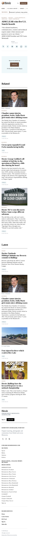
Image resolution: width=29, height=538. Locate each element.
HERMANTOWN (6, 467)
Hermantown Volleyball (8, 478)
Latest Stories (5, 516)
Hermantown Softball (7, 489)
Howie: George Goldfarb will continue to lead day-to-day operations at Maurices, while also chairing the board (13, 162)
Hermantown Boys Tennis (9, 474)
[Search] (18, 3)
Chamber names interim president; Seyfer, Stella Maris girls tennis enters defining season (14, 115)
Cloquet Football (6, 496)
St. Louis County (12, 8)
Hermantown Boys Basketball (10, 483)
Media (3, 453)
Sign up (4, 503)
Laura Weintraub (20, 17)
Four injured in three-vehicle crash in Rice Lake (13, 352)
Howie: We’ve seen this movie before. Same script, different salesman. (13, 212)
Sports (22, 8)
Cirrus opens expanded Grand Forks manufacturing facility (13, 146)
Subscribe (23, 3)
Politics (4, 457)
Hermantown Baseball (8, 487)
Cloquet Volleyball (7, 498)
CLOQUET (5, 494)
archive (10, 17)
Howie (13, 41)
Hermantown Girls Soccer (9, 476)
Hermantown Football (8, 469)
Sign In (20, 68)
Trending (5, 12)
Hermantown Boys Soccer (9, 472)
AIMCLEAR (4, 19)
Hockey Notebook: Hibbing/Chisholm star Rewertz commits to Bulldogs (14, 255)
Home (3, 8)
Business (4, 17)
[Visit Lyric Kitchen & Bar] (6, 3)
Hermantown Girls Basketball (10, 485)
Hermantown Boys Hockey (9, 480)
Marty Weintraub (14, 19)
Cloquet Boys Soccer (7, 500)
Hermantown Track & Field (9, 492)
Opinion (4, 455)
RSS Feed (4, 519)
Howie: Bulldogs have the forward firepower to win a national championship (12, 385)
